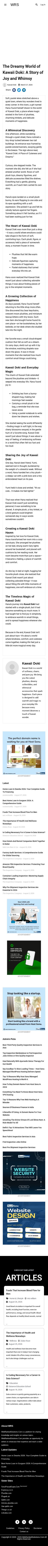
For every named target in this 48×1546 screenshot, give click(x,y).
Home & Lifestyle (16, 1298)
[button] (36, 4)
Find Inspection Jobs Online (14, 1142)
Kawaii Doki (11, 229)
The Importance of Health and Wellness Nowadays (22, 1476)
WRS (15, 5)
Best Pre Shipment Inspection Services (19, 1147)
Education (13, 1383)
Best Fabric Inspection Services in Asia (19, 1136)
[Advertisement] (24, 35)
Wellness (13, 1341)
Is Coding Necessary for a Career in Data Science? (24, 832)
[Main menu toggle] (5, 4)
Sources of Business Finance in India (18, 1107)
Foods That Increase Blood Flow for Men (20, 812)
